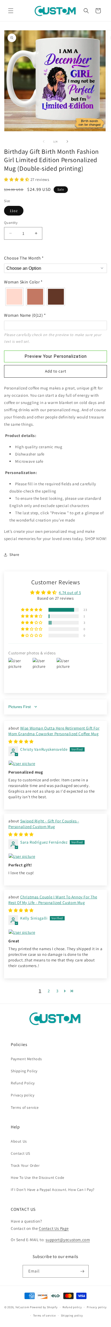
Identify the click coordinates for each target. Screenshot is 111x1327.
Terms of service (25, 1107)
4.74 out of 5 (70, 592)
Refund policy (72, 1307)
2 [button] (49, 990)
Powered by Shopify (44, 1307)
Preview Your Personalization (56, 356)
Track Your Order (25, 1165)
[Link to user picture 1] (55, 763)
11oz (14, 210)
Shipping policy (72, 1315)
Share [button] (14, 554)
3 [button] (57, 990)
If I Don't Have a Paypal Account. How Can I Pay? (53, 1189)
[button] (11, 11)
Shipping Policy (24, 1071)
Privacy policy (22, 1095)
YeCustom (22, 1307)
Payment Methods (26, 1058)
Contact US (20, 1153)
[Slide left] (44, 141)
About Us (19, 1141)
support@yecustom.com (68, 1239)
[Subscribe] (82, 1271)
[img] (21, 741)
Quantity (11, 222)
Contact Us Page (54, 1228)
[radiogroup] (55, 296)
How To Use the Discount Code (37, 1177)
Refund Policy (23, 1083)
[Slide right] (67, 141)
